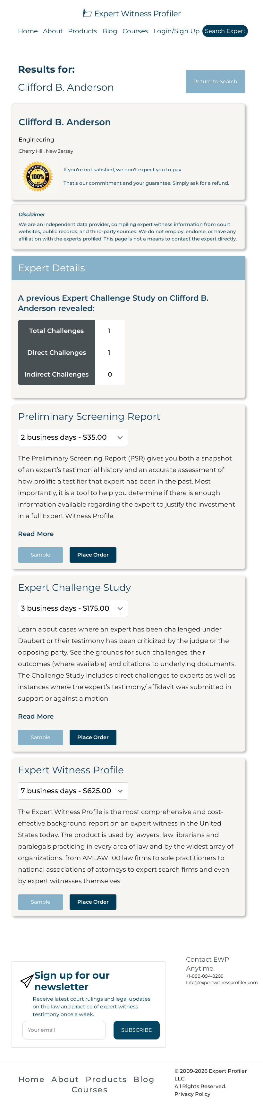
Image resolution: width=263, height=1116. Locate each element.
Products (82, 31)
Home (28, 31)
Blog (109, 31)
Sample (40, 555)
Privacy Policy (192, 1094)
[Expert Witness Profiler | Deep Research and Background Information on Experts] (131, 13)
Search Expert (225, 31)
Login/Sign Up (176, 31)
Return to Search (215, 81)
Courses (135, 31)
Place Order (93, 555)
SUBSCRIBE (136, 1030)
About (53, 31)
